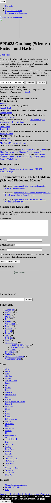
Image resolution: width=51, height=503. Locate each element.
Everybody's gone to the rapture (15, 402)
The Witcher (9, 461)
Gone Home (9, 406)
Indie (7, 408)
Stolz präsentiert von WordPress (35, 494)
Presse (7, 333)
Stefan (42, 150)
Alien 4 (7, 371)
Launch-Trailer (6, 108)
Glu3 (7, 489)
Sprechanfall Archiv (13, 10)
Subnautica (8, 454)
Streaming (8, 452)
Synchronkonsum (17, 347)
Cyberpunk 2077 (10, 395)
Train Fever (12, 159)
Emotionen (8, 399)
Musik (7, 426)
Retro (7, 442)
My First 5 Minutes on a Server (13, 143)
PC (6, 433)
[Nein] (12, 502)
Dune (6, 397)
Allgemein (9, 310)
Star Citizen (9, 444)
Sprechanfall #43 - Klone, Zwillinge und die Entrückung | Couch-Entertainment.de (27, 194)
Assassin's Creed (7, 157)
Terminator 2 (9, 456)
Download (30, 83)
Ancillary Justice (7, 117)
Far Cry (29, 157)
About (7, 8)
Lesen (42, 157)
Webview (9, 470)
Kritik (7, 414)
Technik (8, 354)
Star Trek (8, 446)
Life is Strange (11, 419)
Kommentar (5, 219)
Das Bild (9, 317)
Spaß (7, 340)
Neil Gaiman (9, 428)
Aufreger (9, 312)
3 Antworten (5, 55)
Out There (8, 431)
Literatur (22, 152)
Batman (7, 383)
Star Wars (9, 449)
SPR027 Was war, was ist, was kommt (17, 169)
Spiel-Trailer (5, 138)
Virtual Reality (9, 463)
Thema (13, 349)
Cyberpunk (8, 392)
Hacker (36, 157)
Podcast (3, 159)
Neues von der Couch (36, 152)
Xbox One (8, 475)
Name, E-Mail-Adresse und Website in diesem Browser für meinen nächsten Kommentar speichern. (24, 255)
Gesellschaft (10, 324)
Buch (7, 390)
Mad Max (8, 421)
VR (6, 466)
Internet (15, 152)
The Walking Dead (11, 459)
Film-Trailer (5, 127)
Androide (8, 378)
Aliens (7, 374)
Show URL (42, 83)
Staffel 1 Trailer (6, 134)
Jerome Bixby (6, 129)
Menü (3, 1)
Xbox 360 (9, 472)
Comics (8, 314)
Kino (7, 411)
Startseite (9, 6)
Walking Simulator (12, 468)
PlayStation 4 (10, 435)
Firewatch (8, 404)
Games (8, 152)
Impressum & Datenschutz (16, 13)
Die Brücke (19, 157)
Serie (7, 335)
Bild (6, 385)
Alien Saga (8, 376)
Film (2, 152)
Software (9, 338)
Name (3, 240)
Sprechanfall (5, 154)
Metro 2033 (9, 424)
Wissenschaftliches (13, 359)
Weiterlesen (5, 502)
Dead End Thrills (12, 487)
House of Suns (17, 122)
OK (42, 499)
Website (27, 92)
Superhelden (10, 352)
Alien (7, 369)
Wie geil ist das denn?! (14, 356)
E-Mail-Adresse (7, 245)
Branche (8, 388)
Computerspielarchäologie (16, 485)
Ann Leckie (40, 154)
